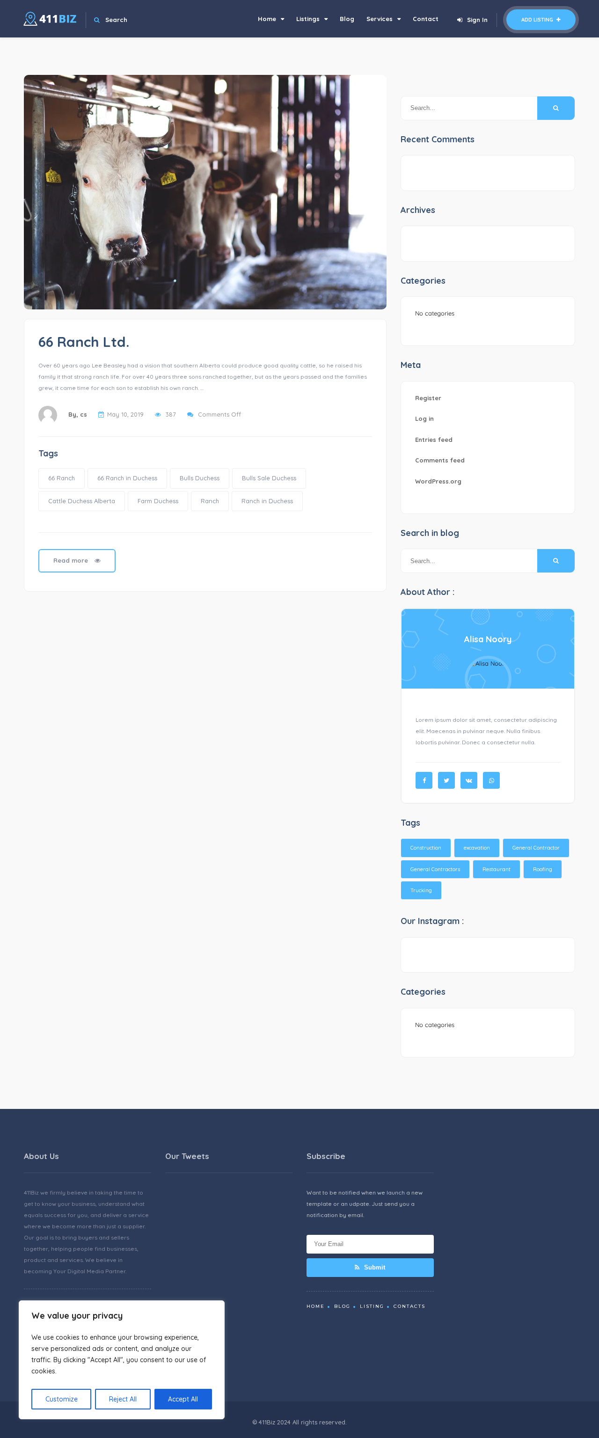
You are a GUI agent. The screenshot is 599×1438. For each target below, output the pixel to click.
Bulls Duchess (199, 478)
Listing (372, 1306)
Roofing (542, 869)
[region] (122, 1359)
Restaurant (496, 869)
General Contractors (435, 869)
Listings (308, 18)
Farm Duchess (158, 501)
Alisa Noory (487, 639)
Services (379, 18)
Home (267, 18)
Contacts (409, 1306)
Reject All (123, 1399)
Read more (71, 560)
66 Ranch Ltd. (83, 342)
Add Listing (538, 19)
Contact (425, 18)
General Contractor (536, 847)
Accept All (183, 1399)
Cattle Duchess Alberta (81, 501)
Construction (425, 847)
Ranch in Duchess (267, 501)
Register (428, 398)
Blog (347, 18)
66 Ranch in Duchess (127, 478)
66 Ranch (61, 478)
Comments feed (440, 460)
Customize (61, 1399)
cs (83, 414)
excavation (477, 847)
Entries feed (434, 439)
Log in (424, 418)
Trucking (421, 890)
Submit (373, 1267)
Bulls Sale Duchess (269, 478)
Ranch (210, 501)
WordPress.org (438, 481)
